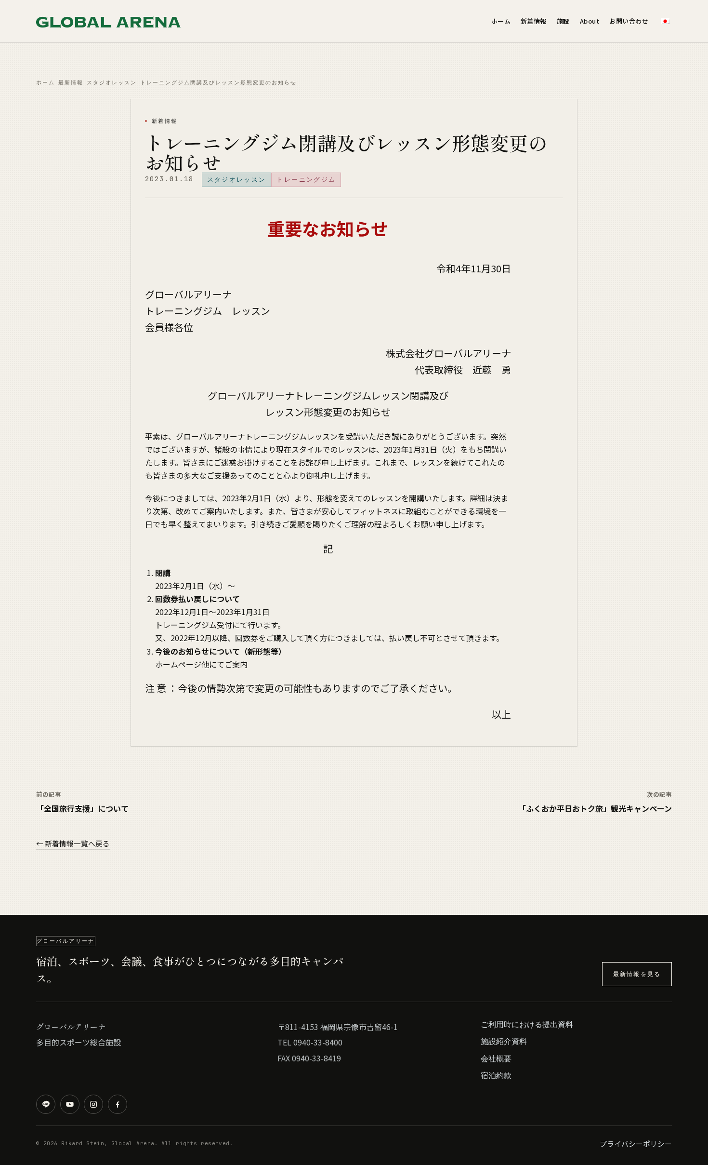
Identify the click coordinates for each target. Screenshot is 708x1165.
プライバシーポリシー (636, 1143)
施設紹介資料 (504, 1041)
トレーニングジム (306, 179)
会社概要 (496, 1058)
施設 (563, 21)
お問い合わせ (628, 21)
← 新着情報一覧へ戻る (73, 843)
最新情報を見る (637, 974)
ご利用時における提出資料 (527, 1024)
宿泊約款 (496, 1075)
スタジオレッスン (112, 82)
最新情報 (70, 82)
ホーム (501, 21)
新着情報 (534, 21)
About (590, 21)
